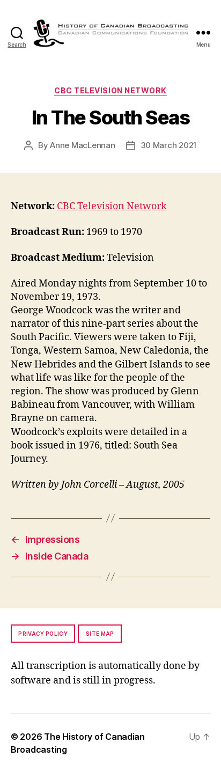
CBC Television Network (110, 90)
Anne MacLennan (82, 145)
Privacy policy (43, 633)
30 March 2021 (169, 145)
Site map (100, 633)
